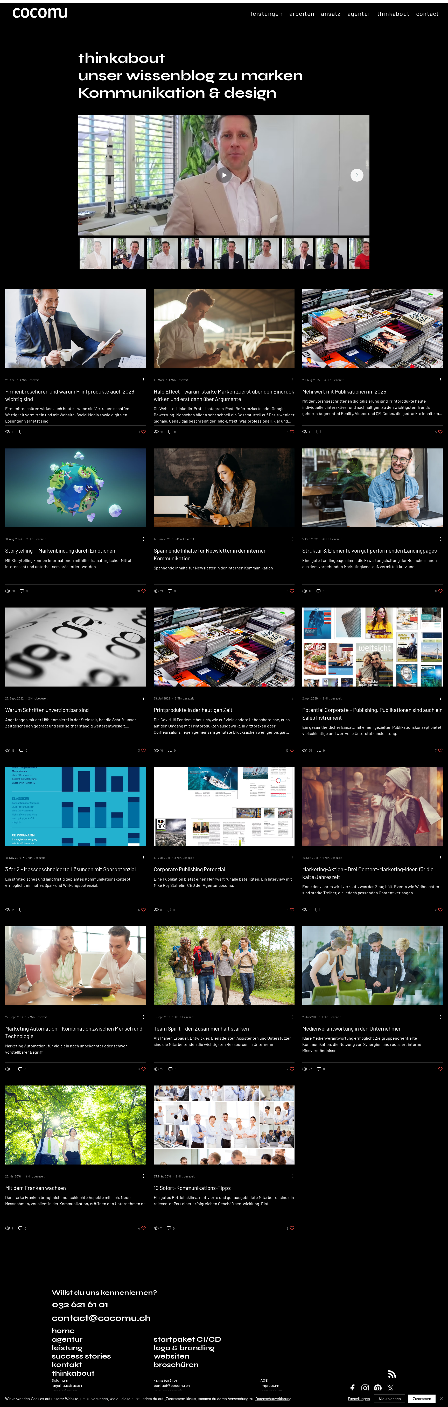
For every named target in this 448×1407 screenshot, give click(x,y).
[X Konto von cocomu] (391, 1388)
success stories (81, 1356)
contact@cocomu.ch (101, 1318)
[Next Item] (357, 175)
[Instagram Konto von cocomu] (365, 1388)
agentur (67, 1339)
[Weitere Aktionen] (145, 380)
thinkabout (73, 1373)
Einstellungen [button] (359, 1398)
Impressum (270, 1385)
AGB (264, 1380)
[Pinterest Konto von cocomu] (378, 1388)
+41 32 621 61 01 (165, 1380)
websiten (172, 1356)
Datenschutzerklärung (273, 1398)
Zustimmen (422, 1398)
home (64, 1331)
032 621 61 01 (80, 1304)
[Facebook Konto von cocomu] (352, 1388)
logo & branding (184, 1348)
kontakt (67, 1365)
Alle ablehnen (390, 1398)
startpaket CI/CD (187, 1339)
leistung (67, 1348)
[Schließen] (442, 1399)
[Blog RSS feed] (392, 1374)
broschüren (176, 1365)
